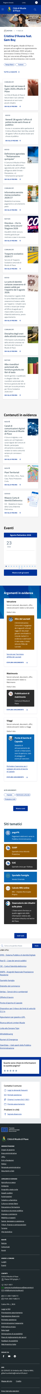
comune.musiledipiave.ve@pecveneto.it (19, 1287)
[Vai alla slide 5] (16, 566)
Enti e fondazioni (7, 1160)
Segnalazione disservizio (10, 1316)
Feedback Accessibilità (9, 1340)
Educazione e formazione (10, 1207)
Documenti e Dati (7, 1171)
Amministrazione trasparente (12, 1323)
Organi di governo (8, 1149)
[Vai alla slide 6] (19, 566)
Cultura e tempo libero (9, 1203)
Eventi (3, 1265)
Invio (36, 945)
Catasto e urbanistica (9, 1200)
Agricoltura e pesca (8, 1182)
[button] (24, 2)
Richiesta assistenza (8, 1319)
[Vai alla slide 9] (27, 566)
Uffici (3, 1156)
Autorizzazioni (6, 1196)
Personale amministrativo (10, 1167)
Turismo (4, 1228)
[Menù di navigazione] (2, 9)
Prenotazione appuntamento (12, 1312)
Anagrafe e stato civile (9, 1189)
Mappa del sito (6, 1381)
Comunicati (5, 1246)
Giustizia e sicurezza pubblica (12, 1210)
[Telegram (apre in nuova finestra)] (15, 1356)
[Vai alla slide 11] (32, 566)
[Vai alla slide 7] (21, 566)
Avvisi (3, 1250)
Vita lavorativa (6, 1231)
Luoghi (3, 1262)
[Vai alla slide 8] (24, 566)
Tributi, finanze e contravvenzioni (13, 1224)
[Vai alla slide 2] (8, 566)
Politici (3, 1163)
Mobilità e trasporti (8, 1217)
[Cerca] (35, 9)
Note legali (5, 1330)
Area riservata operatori (10, 1391)
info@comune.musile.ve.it (14, 1290)
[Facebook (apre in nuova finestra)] (3, 1356)
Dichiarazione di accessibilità (12, 1333)
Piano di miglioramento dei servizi (13, 1337)
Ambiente (5, 1186)
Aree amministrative (9, 1153)
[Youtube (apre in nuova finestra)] (9, 1356)
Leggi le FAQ (5, 1309)
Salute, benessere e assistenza (12, 1221)
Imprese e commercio (9, 1214)
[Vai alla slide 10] (29, 566)
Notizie (4, 1243)
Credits (18, 1381)
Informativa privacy (8, 1326)
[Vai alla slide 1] (6, 566)
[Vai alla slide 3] (11, 566)
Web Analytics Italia (8, 1344)
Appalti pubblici (7, 1193)
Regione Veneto (8, 2)
